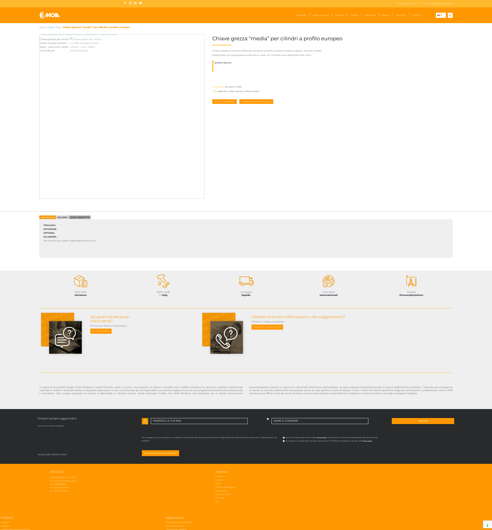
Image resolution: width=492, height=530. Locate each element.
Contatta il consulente (267, 327)
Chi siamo (220, 476)
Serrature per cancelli (175, 526)
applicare (222, 91)
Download (220, 498)
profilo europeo (251, 91)
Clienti (218, 483)
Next (115, 114)
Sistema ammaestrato (225, 487)
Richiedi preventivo (224, 102)
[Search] (450, 15)
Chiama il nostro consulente (256, 102)
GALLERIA (62, 217)
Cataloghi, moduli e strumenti (160, 453)
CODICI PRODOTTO (79, 217)
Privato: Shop (54, 27)
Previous (40, 114)
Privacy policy (321, 438)
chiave (231, 91)
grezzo (239, 91)
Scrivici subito (101, 331)
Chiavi (239, 87)
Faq (217, 501)
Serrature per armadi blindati (179, 522)
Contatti (219, 480)
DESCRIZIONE (47, 217)
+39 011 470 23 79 (406, 3)
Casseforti (5, 526)
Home (42, 27)
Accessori (229, 87)
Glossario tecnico (223, 494)
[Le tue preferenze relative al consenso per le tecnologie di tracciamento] (487, 525)
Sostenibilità (221, 491)
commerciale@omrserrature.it (437, 3)
